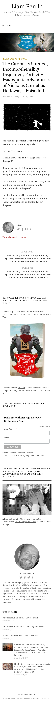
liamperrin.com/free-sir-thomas (17, 390)
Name (6, 438)
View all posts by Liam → (14, 237)
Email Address (10, 429)
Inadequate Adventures (15, 59)
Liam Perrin (27, 6)
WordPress (18, 698)
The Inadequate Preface (25, 521)
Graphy (34, 698)
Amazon (21, 387)
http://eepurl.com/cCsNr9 (32, 455)
